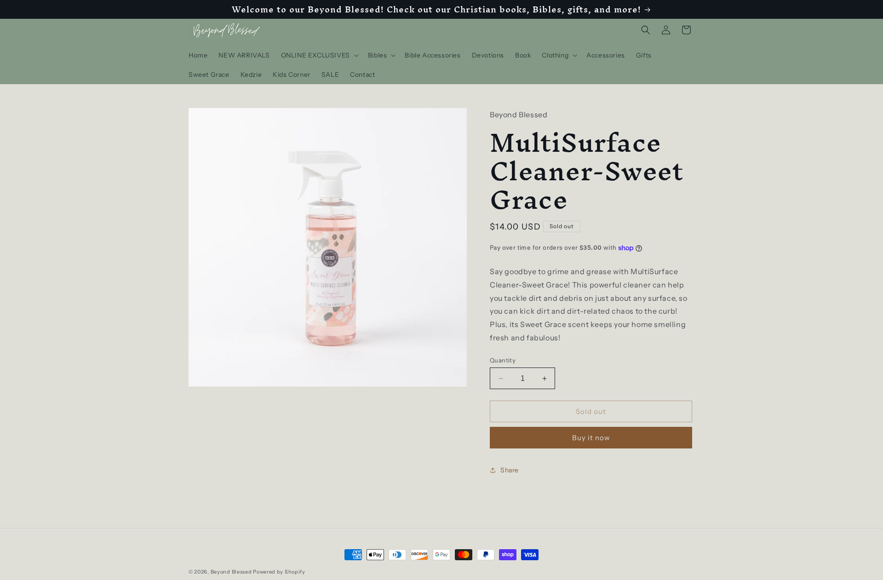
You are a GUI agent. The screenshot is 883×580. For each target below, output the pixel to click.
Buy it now (591, 437)
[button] (318, 55)
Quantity (503, 360)
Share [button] (509, 470)
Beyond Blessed (231, 572)
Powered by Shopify (279, 572)
